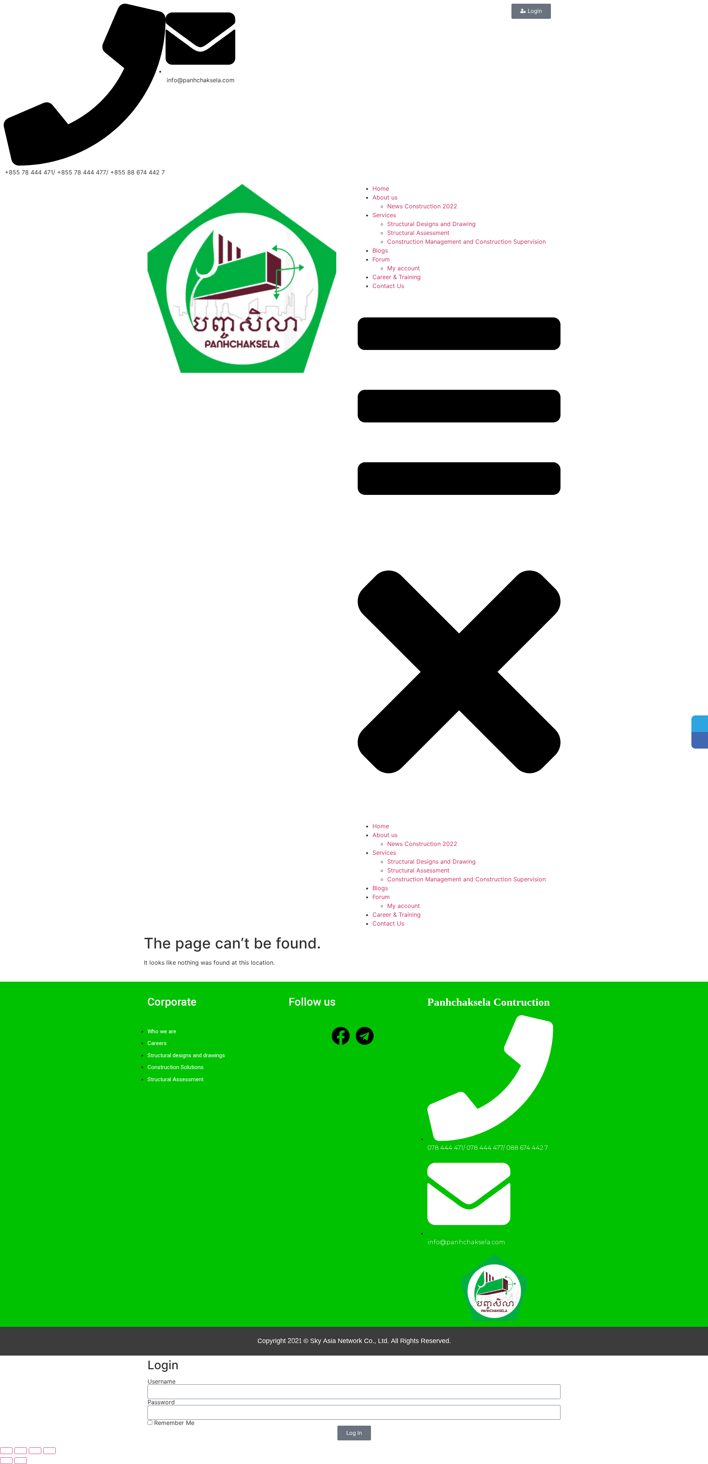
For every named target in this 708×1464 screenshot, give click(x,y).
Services (384, 215)
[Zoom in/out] (6, 1450)
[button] (459, 556)
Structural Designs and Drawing (431, 224)
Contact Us (388, 285)
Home (380, 188)
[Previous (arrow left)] (6, 1460)
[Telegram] (364, 1036)
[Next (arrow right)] (20, 1460)
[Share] (35, 1450)
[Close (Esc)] (49, 1450)
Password (161, 1402)
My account (403, 268)
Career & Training (396, 277)
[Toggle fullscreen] (20, 1450)
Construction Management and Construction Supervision (466, 241)
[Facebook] (341, 1036)
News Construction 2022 (422, 206)
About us (385, 197)
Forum (381, 259)
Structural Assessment (418, 232)
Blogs (380, 250)
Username (162, 1381)
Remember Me (173, 1423)
